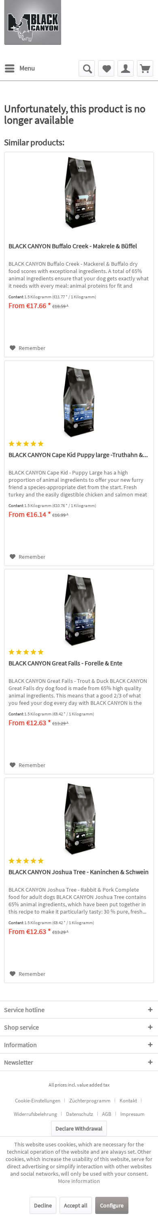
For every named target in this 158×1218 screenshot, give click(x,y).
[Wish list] (106, 68)
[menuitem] (19, 68)
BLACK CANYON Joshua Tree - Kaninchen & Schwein (79, 872)
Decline (43, 1205)
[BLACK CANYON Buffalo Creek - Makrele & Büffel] (79, 193)
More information (79, 1181)
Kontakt (128, 1100)
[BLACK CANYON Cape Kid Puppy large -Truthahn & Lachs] (79, 401)
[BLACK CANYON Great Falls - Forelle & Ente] (79, 610)
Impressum (132, 1114)
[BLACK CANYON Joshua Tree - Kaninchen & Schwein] (79, 818)
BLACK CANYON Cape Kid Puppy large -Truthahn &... (78, 454)
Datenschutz (79, 1114)
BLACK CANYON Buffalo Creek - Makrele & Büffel (73, 246)
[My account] (125, 68)
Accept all (76, 1205)
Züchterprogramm (90, 1100)
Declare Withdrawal (79, 1128)
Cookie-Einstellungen (37, 1100)
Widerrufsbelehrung (35, 1114)
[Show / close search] (87, 68)
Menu (27, 67)
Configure (112, 1205)
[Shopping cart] (145, 68)
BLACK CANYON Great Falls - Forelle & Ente (65, 663)
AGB (106, 1114)
